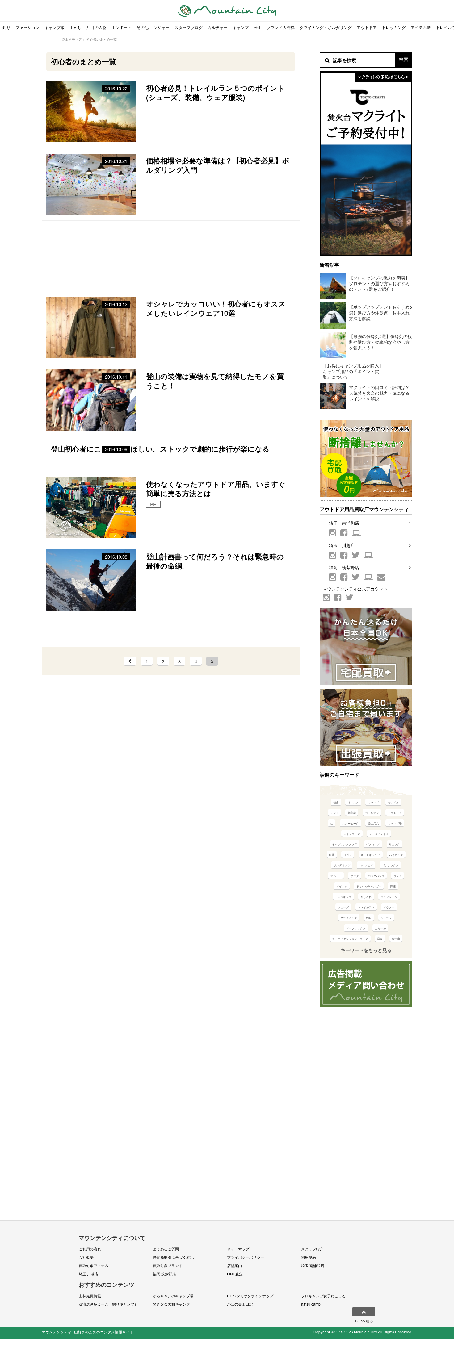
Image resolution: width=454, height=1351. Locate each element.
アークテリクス (356, 928)
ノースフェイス (379, 834)
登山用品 (373, 823)
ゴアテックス (390, 865)
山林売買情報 (90, 1295)
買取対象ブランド (168, 1265)
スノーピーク (350, 823)
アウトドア (367, 27)
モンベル (393, 802)
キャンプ (241, 27)
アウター (388, 907)
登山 (258, 27)
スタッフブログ (188, 27)
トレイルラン (366, 907)
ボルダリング (342, 865)
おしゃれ (366, 897)
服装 (331, 855)
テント (334, 813)
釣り (6, 27)
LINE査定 (235, 1273)
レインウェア (351, 834)
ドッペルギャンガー (368, 886)
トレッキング (394, 27)
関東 (393, 886)
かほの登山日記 (240, 1304)
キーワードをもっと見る (366, 950)
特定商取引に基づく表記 (173, 1257)
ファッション (27, 27)
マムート (336, 876)
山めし (75, 27)
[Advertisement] (171, 256)
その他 (143, 27)
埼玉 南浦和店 (344, 523)
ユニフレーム (388, 897)
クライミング (348, 918)
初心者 (352, 813)
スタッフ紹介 (312, 1248)
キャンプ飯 (54, 27)
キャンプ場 (395, 823)
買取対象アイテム (93, 1265)
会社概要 (86, 1257)
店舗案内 (234, 1265)
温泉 (380, 939)
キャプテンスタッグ (344, 844)
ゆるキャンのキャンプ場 (173, 1295)
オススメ (353, 802)
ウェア (397, 876)
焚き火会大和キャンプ (171, 1304)
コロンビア (366, 865)
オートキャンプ (370, 855)
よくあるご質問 (166, 1248)
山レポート (121, 27)
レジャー (161, 27)
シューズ (343, 907)
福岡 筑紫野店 (344, 567)
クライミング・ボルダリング (326, 27)
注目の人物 (96, 27)
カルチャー (218, 27)
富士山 (396, 939)
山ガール (380, 928)
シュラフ (386, 918)
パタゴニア (373, 844)
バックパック (376, 876)
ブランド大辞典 (281, 27)
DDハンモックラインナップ (250, 1295)
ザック (355, 876)
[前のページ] (130, 661)
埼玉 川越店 (342, 545)
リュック (394, 844)
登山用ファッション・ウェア (350, 939)
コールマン (372, 813)
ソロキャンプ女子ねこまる (323, 1295)
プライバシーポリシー (245, 1257)
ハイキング (396, 855)
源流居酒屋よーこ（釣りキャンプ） (108, 1304)
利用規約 (308, 1257)
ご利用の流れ (90, 1248)
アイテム (341, 886)
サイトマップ (238, 1248)
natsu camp (311, 1304)
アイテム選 (421, 27)
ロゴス (347, 855)
